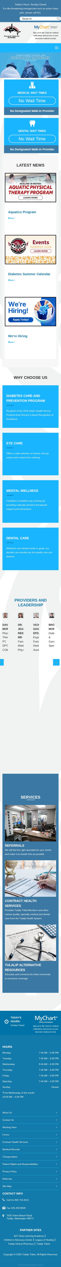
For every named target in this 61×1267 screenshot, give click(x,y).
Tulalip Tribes (43, 1243)
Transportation (9, 1156)
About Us (7, 1112)
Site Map (7, 1186)
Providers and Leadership (30, 602)
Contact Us (8, 1120)
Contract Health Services (15, 1142)
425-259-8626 (18, 1208)
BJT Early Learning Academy (29, 1236)
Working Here (9, 1127)
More (11, 218)
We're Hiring (17, 336)
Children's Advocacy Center (18, 1240)
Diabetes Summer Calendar (29, 274)
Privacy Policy (9, 1171)
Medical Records (11, 1149)
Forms (5, 1134)
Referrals (7, 1179)
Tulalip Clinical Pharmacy (21, 1243)
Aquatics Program (22, 212)
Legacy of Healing (44, 1240)
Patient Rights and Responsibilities (20, 1164)
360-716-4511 (21, 1200)
